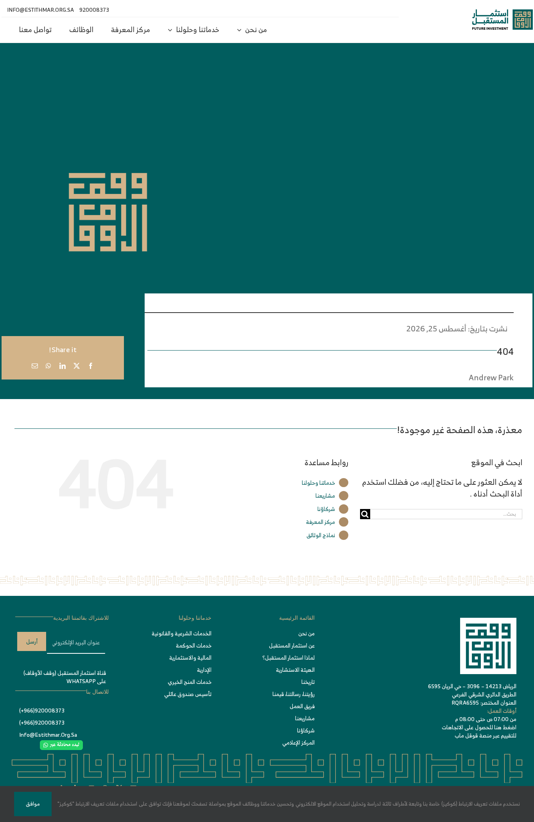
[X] (77, 366)
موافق (33, 803)
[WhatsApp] (48, 366)
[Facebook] (91, 366)
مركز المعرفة (320, 522)
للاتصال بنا (97, 692)
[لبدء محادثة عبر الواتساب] (61, 744)
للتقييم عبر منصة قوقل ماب (485, 735)
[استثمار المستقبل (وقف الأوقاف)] (502, 13)
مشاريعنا (325, 495)
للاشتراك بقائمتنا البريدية (81, 618)
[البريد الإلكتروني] (35, 366)
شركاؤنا (326, 509)
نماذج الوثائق (320, 535)
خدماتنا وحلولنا (318, 482)
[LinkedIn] (63, 366)
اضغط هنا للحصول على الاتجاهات (479, 727)
